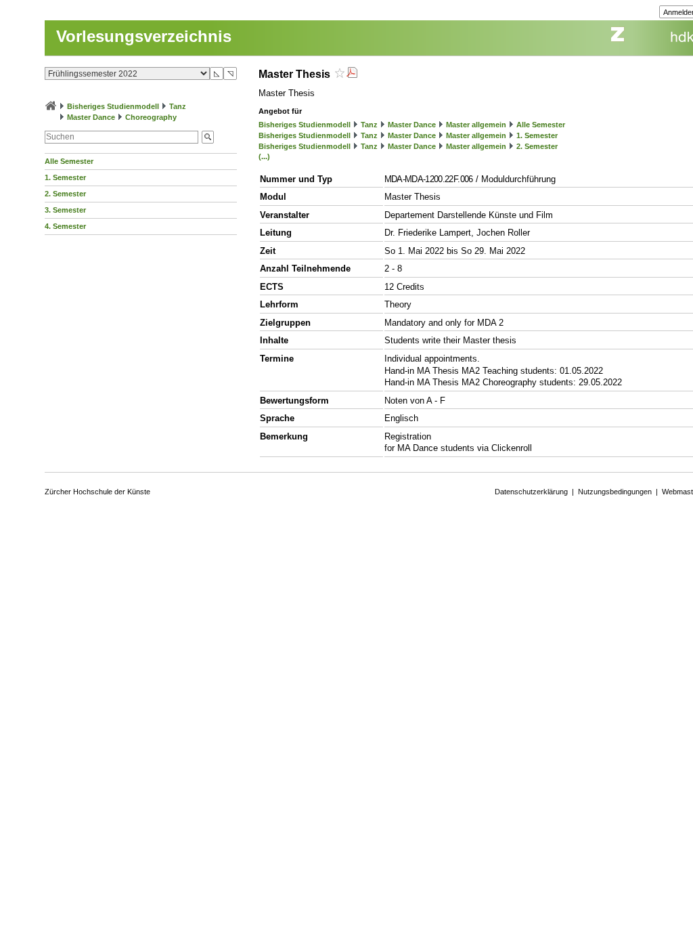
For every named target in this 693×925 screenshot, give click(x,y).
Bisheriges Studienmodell (113, 106)
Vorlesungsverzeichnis (143, 36)
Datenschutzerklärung (531, 492)
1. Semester (65, 177)
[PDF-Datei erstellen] (351, 74)
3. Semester (65, 210)
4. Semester (65, 226)
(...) (264, 156)
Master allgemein (476, 125)
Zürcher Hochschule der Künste (97, 492)
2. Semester (65, 194)
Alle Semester (69, 161)
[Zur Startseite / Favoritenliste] (51, 106)
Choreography (151, 117)
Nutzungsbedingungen (615, 492)
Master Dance (91, 117)
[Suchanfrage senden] (208, 137)
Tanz (177, 106)
